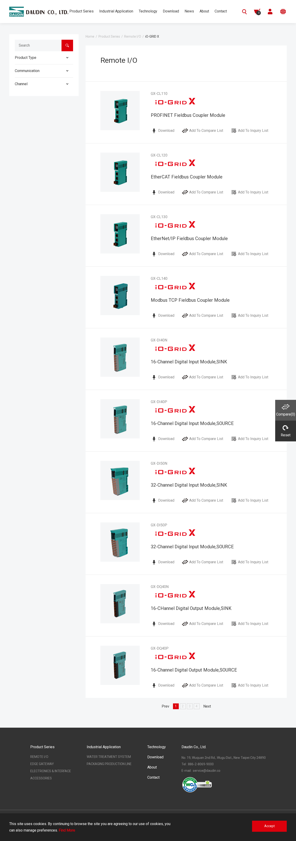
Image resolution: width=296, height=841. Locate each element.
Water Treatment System (109, 757)
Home (90, 36)
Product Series (109, 36)
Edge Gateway (42, 764)
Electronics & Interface (50, 771)
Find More (67, 830)
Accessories (41, 778)
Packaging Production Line (109, 764)
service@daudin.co (206, 770)
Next (207, 706)
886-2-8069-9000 (201, 764)
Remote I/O (132, 36)
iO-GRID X (152, 36)
